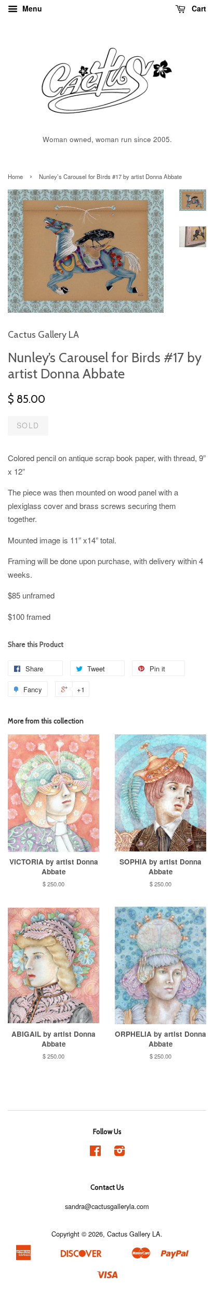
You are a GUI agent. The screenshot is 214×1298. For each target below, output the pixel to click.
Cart (198, 8)
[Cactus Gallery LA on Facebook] (95, 1152)
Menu (31, 8)
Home (15, 176)
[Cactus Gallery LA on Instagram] (119, 1152)
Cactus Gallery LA (133, 1234)
